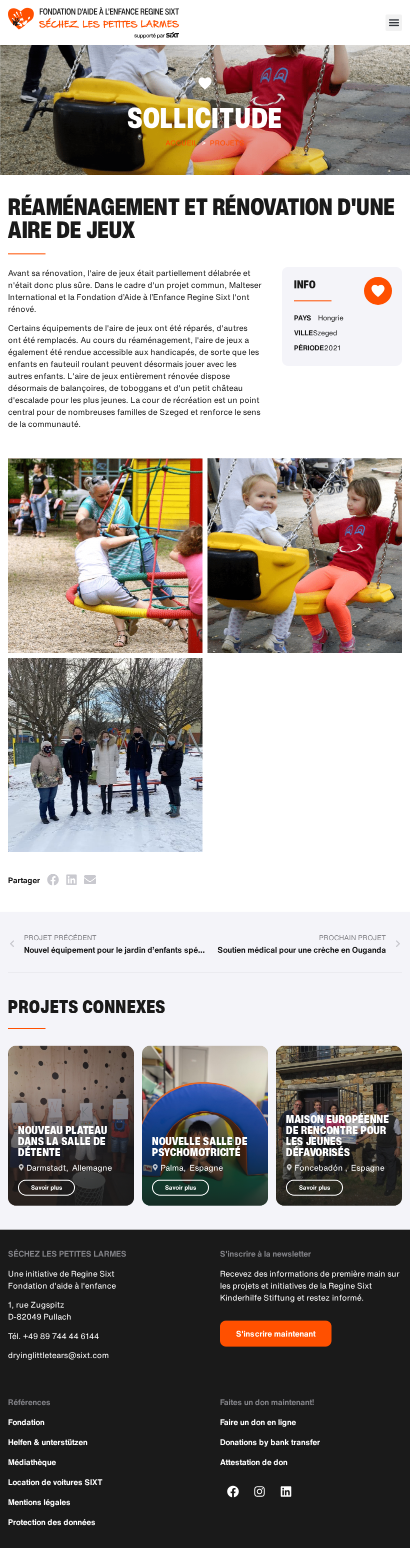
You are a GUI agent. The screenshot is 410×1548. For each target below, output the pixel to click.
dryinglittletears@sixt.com (58, 1355)
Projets (227, 142)
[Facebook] (233, 1491)
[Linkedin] (286, 1491)
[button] (394, 22)
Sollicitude (205, 117)
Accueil (182, 142)
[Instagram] (259, 1491)
